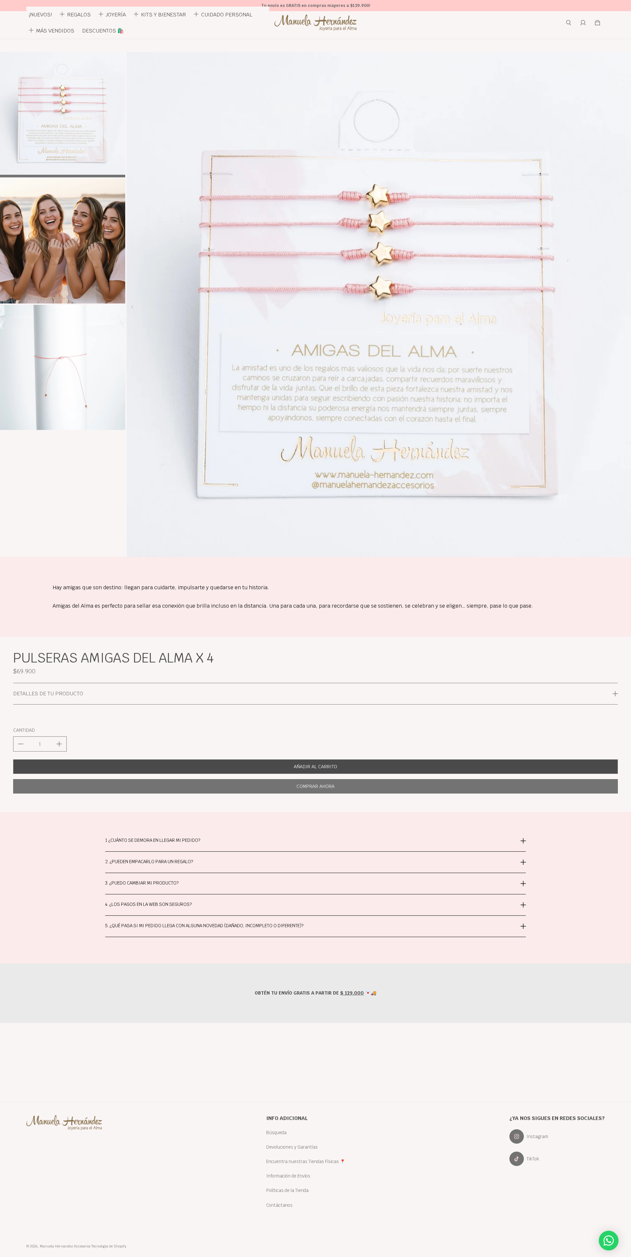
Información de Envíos (288, 1176)
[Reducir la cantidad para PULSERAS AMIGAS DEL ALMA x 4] (20, 744)
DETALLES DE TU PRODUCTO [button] (48, 693)
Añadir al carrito (315, 767)
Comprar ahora (315, 786)
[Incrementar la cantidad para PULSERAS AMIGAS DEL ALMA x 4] (59, 744)
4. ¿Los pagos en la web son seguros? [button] (148, 904)
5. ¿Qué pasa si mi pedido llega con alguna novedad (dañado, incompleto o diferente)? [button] (204, 926)
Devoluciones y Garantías (292, 1147)
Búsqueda (276, 1132)
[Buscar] (568, 22)
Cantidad (24, 730)
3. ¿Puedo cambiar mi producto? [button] (141, 883)
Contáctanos (279, 1205)
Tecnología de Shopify (108, 1246)
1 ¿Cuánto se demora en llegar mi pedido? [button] (152, 840)
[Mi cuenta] (583, 22)
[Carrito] (597, 22)
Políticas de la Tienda (287, 1190)
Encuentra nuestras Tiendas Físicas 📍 (305, 1161)
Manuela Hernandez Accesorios (65, 1246)
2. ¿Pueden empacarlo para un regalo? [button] (149, 861)
